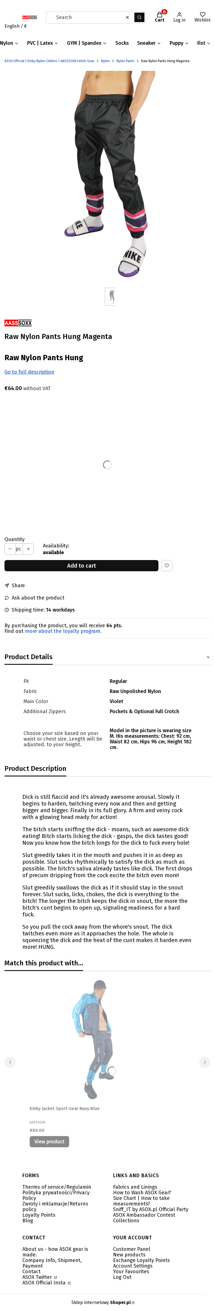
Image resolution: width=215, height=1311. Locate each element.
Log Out (122, 1277)
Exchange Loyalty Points (141, 1260)
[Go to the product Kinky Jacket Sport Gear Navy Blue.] (100, 1040)
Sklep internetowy (101, 1302)
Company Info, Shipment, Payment (52, 1263)
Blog (27, 1221)
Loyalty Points (38, 1215)
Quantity (14, 539)
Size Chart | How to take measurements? (141, 1201)
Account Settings (133, 1266)
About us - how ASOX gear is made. (55, 1252)
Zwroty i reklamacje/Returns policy (55, 1206)
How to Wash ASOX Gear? (142, 1193)
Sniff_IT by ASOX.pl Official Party (150, 1209)
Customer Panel (131, 1249)
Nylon (105, 61)
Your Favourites (131, 1271)
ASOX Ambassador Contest (144, 1215)
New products (129, 1255)
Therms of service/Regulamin (56, 1187)
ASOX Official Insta (44, 1283)
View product (49, 1142)
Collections (126, 1221)
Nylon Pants (125, 61)
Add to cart (81, 565)
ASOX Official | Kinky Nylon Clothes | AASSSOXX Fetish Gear (49, 61)
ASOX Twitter (37, 1277)
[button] (139, 17)
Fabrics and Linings (135, 1187)
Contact (31, 1271)
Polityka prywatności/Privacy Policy (56, 1195)
